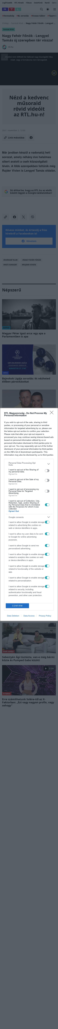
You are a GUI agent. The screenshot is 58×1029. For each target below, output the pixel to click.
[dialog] (29, 514)
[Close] (52, 413)
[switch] (47, 470)
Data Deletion (13, 616)
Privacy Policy (45, 616)
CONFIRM (17, 606)
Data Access (29, 616)
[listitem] (29, 464)
